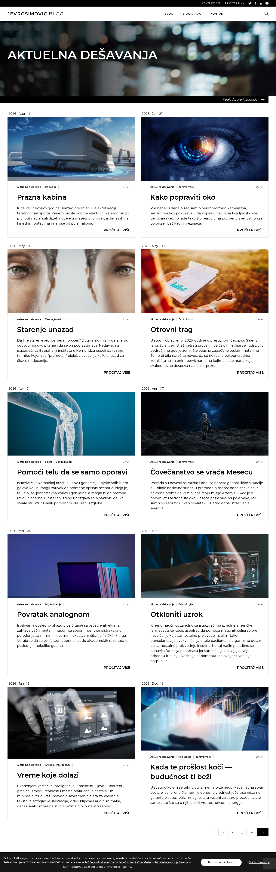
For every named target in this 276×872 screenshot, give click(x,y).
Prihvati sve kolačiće (221, 862)
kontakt (217, 13)
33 (251, 832)
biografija (192, 13)
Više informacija (259, 862)
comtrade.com (211, 3)
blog (36, 14)
